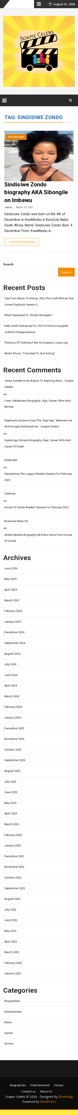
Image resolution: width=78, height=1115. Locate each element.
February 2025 (13, 611)
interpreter (10, 460)
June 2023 (10, 792)
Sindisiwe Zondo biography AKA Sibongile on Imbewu (36, 192)
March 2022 (11, 952)
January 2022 (12, 973)
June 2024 (10, 675)
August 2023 (12, 771)
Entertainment (13, 1011)
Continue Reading (21, 242)
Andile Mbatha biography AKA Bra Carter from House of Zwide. (38, 538)
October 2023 (12, 749)
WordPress (48, 1102)
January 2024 (12, 717)
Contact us (28, 1091)
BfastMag (65, 1097)
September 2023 (14, 760)
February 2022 (13, 962)
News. (8, 1022)
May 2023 (10, 803)
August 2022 (12, 898)
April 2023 (10, 813)
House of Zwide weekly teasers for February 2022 (36, 507)
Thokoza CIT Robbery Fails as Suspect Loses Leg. (36, 342)
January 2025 (12, 621)
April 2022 (10, 941)
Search (8, 264)
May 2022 (10, 930)
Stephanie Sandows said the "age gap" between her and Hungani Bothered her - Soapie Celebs (38, 423)
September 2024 (14, 643)
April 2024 (10, 685)
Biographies (16, 137)
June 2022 (10, 920)
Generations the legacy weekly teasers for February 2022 (38, 477)
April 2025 (10, 589)
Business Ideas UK (16, 521)
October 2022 (12, 877)
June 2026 (10, 568)
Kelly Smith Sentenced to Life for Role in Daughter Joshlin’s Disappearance (36, 329)
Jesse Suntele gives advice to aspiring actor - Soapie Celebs (38, 384)
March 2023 (11, 824)
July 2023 (10, 781)
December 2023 (14, 728)
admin (8, 207)
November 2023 (14, 738)
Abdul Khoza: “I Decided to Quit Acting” (29, 353)
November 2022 (14, 866)
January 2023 (12, 845)
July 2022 (10, 909)
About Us (46, 1091)
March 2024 (11, 696)
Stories (8, 1043)
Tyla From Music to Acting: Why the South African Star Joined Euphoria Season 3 (39, 301)
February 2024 (13, 706)
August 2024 (12, 653)
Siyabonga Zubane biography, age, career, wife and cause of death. (37, 443)
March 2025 (11, 600)
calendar (10, 493)
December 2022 (14, 856)
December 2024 (14, 632)
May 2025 (10, 579)
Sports (8, 1033)
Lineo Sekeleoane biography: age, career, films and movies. (37, 404)
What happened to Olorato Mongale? (28, 315)
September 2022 (14, 888)
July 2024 (10, 664)
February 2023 (13, 835)
